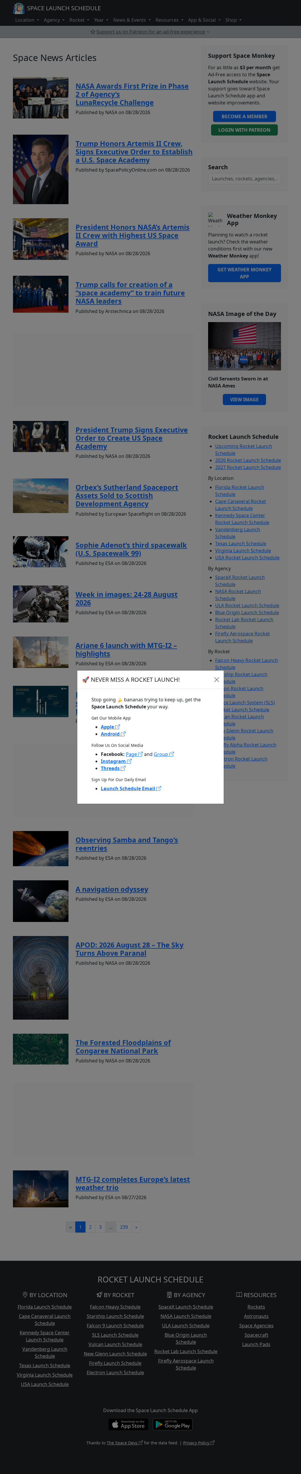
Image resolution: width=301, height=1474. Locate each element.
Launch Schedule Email (128, 788)
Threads (111, 768)
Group (161, 754)
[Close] (216, 679)
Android (111, 734)
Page (132, 754)
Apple (108, 727)
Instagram (114, 761)
